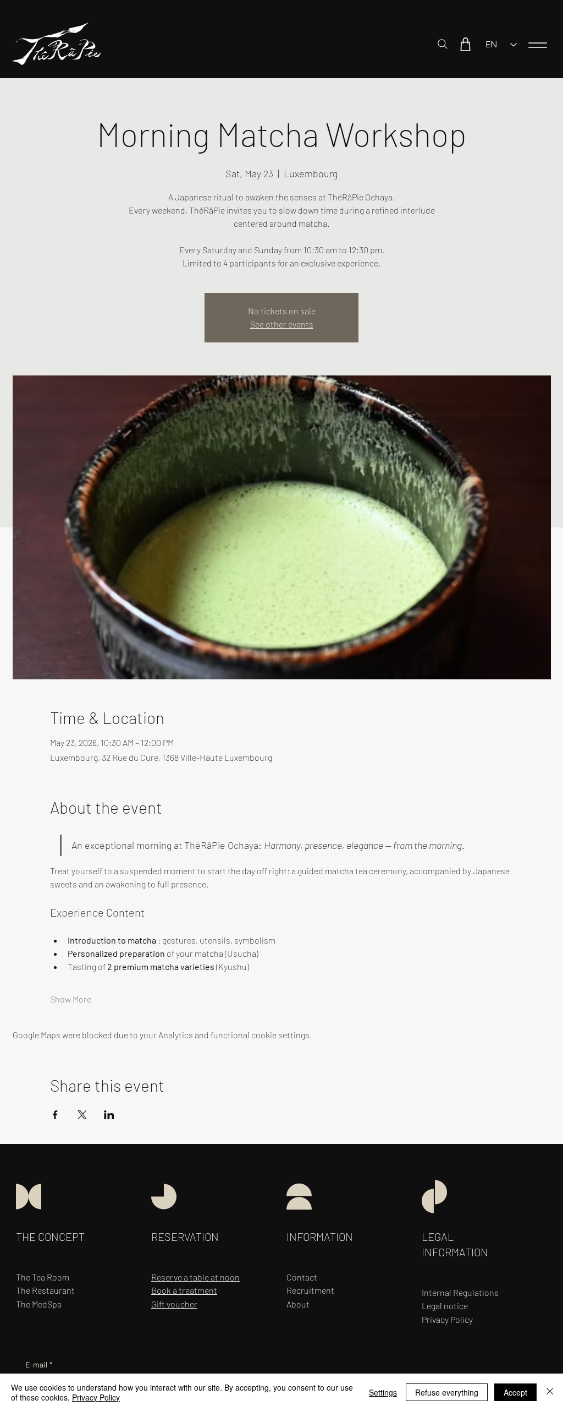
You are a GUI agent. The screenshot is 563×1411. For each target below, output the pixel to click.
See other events (281, 324)
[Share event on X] (82, 1114)
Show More (70, 999)
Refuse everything (446, 1392)
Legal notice (445, 1305)
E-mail (39, 1364)
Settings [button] (383, 1392)
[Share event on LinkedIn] (109, 1114)
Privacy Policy (96, 1397)
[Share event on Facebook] (55, 1114)
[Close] (549, 1392)
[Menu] (538, 45)
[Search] (442, 44)
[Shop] (465, 44)
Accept (515, 1392)
